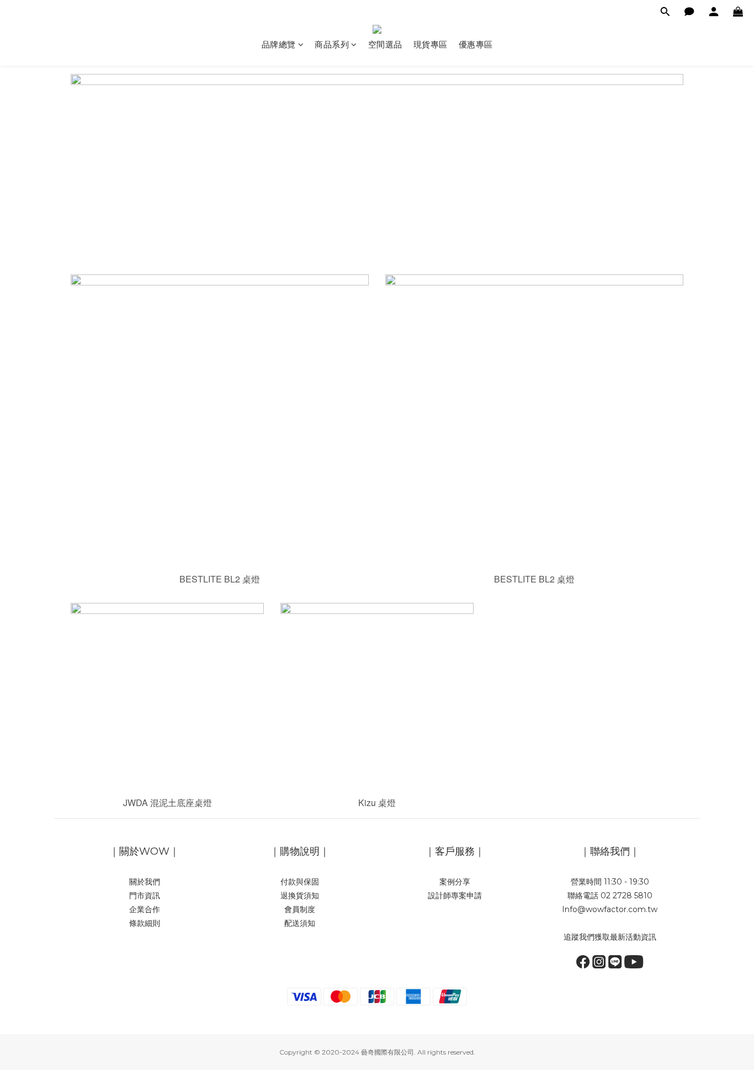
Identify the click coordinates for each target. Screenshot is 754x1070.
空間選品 (385, 44)
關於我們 (144, 882)
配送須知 (299, 923)
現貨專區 (430, 44)
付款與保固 (299, 882)
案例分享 (454, 882)
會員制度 (299, 909)
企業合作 (144, 909)
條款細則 (144, 923)
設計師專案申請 (455, 896)
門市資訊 (144, 896)
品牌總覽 (279, 44)
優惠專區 (476, 44)
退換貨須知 (299, 896)
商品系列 (332, 44)
